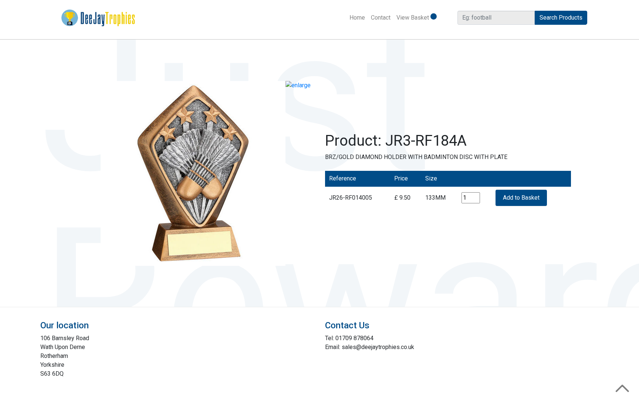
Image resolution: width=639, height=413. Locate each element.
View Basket (413, 17)
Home (358, 17)
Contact (380, 17)
